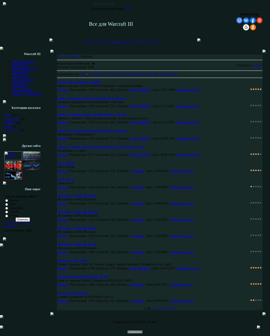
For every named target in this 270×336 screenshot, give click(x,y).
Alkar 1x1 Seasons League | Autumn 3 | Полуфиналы (92, 98)
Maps (8, 115)
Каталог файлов (120, 42)
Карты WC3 (20, 64)
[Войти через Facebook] (253, 20)
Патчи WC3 (20, 75)
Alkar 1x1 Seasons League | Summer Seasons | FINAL (92, 130)
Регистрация (142, 42)
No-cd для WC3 (22, 79)
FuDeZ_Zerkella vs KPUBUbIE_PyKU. (83, 276)
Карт (12, 204)
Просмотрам (169, 74)
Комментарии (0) (188, 89)
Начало (62, 56)
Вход (156, 42)
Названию (97, 74)
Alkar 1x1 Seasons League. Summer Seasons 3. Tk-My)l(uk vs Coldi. (101, 146)
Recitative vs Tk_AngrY (73, 260)
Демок (13, 200)
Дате (83, 74)
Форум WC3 (20, 86)
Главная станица (23, 61)
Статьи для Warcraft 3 (26, 93)
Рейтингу (113, 74)
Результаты (11, 223)
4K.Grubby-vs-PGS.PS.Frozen (77, 244)
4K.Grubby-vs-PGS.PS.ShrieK (77, 195)
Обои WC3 (19, 82)
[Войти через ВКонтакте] (246, 20)
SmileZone (137, 284)
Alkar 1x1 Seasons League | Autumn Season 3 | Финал (92, 114)
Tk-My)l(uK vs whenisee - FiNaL (79, 82)
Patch (8, 126)
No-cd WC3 (12, 130)
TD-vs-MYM (66, 163)
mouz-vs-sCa (66, 179)
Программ (16, 208)
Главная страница (96, 42)
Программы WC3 (24, 68)
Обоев (13, 215)
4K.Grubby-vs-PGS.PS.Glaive (77, 228)
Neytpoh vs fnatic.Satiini (73, 292)
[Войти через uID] (239, 20)
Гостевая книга (22, 89)
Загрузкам (152, 74)
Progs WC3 (12, 119)
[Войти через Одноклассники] (253, 27)
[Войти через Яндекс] (259, 20)
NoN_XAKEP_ (140, 89)
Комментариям (132, 74)
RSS (128, 8)
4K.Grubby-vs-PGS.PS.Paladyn (78, 211)
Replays (10, 122)
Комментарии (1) (188, 106)
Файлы (74, 56)
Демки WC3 (20, 72)
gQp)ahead (137, 171)
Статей (14, 211)
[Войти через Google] (246, 27)
